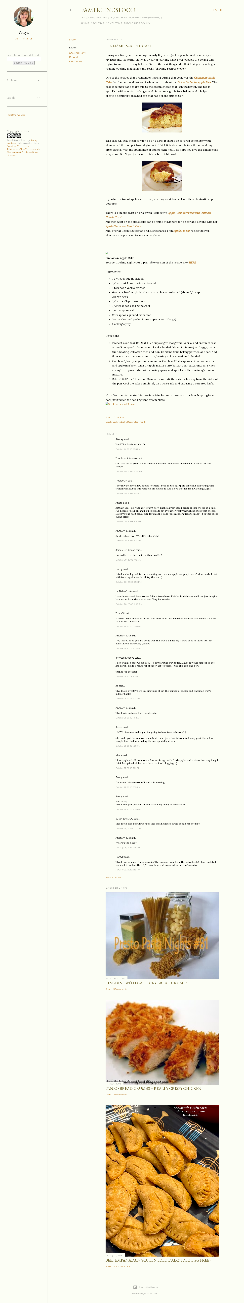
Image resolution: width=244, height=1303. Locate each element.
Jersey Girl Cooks (125, 550)
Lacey (119, 569)
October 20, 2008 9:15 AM (128, 521)
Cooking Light (77, 52)
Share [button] (72, 39)
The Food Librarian (126, 458)
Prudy (119, 777)
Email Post (119, 417)
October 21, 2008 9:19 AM (128, 698)
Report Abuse (16, 114)
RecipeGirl (121, 480)
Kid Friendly (75, 61)
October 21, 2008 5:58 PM (128, 787)
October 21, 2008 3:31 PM (128, 768)
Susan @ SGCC (124, 818)
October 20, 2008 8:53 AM (128, 493)
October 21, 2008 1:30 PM (128, 746)
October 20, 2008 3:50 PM (129, 582)
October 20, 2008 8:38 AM (129, 471)
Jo (117, 685)
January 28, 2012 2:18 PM (128, 869)
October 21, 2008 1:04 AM (128, 626)
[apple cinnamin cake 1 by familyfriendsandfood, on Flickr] (162, 131)
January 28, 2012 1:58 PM (128, 847)
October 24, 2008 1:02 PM (128, 828)
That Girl (120, 613)
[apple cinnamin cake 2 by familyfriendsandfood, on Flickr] (162, 190)
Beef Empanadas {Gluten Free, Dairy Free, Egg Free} (158, 1260)
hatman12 (154, 1293)
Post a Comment (115, 877)
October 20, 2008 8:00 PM (129, 604)
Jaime (119, 727)
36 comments (120, 989)
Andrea (120, 502)
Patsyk (119, 856)
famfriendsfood (108, 10)
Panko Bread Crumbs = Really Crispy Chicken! (154, 1088)
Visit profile (24, 38)
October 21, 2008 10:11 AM (128, 717)
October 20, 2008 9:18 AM (128, 540)
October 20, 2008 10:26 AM (129, 560)
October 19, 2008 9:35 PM (128, 449)
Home (85, 23)
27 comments (120, 1094)
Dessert (73, 57)
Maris (119, 755)
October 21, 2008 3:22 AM (128, 648)
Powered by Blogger (148, 1287)
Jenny (119, 796)
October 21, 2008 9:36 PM (128, 809)
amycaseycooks (125, 657)
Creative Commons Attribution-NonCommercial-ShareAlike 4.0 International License (23, 151)
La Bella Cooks (124, 591)
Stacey (119, 439)
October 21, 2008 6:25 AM (128, 676)
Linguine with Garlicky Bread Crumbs (147, 982)
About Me (97, 23)
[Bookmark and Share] (120, 404)
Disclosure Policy (137, 23)
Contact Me (114, 23)
